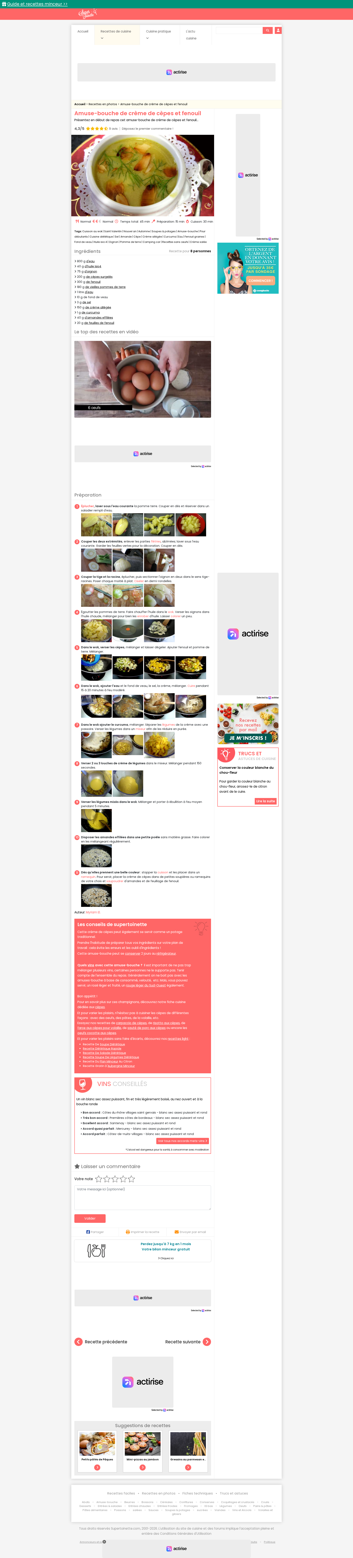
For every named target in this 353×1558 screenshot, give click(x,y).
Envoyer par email (193, 1232)
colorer (176, 616)
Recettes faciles (121, 1493)
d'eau (90, 261)
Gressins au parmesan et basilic (192, 1459)
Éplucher (87, 506)
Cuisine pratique (158, 31)
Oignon (113, 242)
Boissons (147, 1502)
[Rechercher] (268, 30)
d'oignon (90, 271)
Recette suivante (183, 1342)
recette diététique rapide (102, 1049)
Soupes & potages (164, 231)
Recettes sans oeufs (175, 242)
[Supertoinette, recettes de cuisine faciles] (87, 14)
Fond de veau (83, 242)
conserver (132, 953)
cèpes (100, 1007)
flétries (156, 541)
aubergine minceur (121, 1066)
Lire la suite (265, 801)
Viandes (220, 1510)
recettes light (178, 1039)
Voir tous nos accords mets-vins (181, 1141)
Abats (86, 1502)
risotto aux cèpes (166, 1023)
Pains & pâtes (262, 1506)
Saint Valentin (113, 231)
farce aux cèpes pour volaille (99, 1028)
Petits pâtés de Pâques (97, 1459)
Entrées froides (167, 1506)
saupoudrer (114, 881)
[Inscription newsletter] (248, 723)
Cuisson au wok (92, 231)
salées (137, 1510)
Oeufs (243, 1506)
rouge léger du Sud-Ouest (146, 985)
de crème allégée (98, 307)
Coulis (265, 1502)
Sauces (154, 1510)
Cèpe (137, 236)
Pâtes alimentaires (95, 1510)
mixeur (140, 729)
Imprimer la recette (145, 1232)
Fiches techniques (197, 1493)
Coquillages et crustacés (237, 1502)
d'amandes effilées (99, 318)
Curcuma (170, 236)
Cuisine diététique (101, 236)
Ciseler (139, 581)
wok (171, 612)
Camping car (151, 242)
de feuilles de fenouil (99, 323)
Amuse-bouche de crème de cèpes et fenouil (153, 104)
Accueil (82, 31)
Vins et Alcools (241, 1510)
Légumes (226, 1506)
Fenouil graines (194, 236)
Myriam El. (93, 912)
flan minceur (109, 1061)
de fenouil (93, 282)
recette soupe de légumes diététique (111, 1057)
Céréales (166, 1502)
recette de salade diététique (104, 1053)
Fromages (191, 1506)
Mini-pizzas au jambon (143, 1459)
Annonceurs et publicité (95, 1542)
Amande (126, 236)
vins (91, 965)
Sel (117, 236)
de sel (86, 302)
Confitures (186, 1502)
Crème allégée (152, 236)
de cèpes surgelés (99, 277)
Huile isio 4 (100, 242)
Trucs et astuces (234, 1493)
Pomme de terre (130, 242)
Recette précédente (106, 1342)
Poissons (120, 1510)
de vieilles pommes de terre (105, 287)
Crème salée (198, 242)
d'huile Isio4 (93, 266)
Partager (97, 1232)
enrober (143, 616)
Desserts (85, 1506)
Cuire (191, 686)
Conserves (207, 1502)
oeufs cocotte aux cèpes (96, 1033)
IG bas (208, 1506)
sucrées (202, 1510)
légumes (168, 725)
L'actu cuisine (191, 34)
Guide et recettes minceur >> (37, 4)
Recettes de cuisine (116, 31)
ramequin (88, 877)
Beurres (129, 1502)
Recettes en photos (103, 104)
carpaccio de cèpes (131, 1023)
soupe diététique (112, 1044)
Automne (144, 231)
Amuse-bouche (188, 231)
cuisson (163, 872)
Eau (180, 236)
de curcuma (91, 312)
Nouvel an (130, 231)
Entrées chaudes (139, 1506)
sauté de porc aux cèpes (146, 1028)
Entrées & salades (110, 1506)
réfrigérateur (166, 953)
